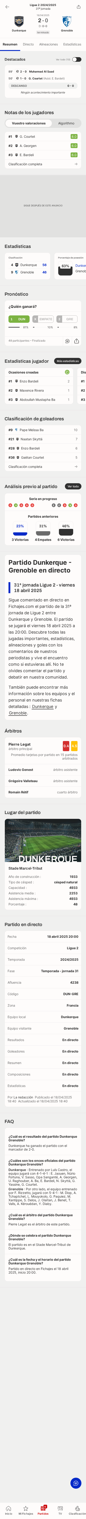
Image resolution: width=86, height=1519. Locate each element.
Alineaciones (48, 44)
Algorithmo (66, 123)
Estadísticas (72, 44)
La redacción (23, 1097)
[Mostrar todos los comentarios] (67, 341)
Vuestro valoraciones (29, 123)
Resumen (10, 44)
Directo (28, 44)
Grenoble (18, 712)
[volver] (7, 7)
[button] (19, 319)
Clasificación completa (25, 164)
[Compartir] (78, 7)
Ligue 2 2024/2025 (43, 5)
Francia (72, 1005)
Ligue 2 (72, 948)
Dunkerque (42, 706)
